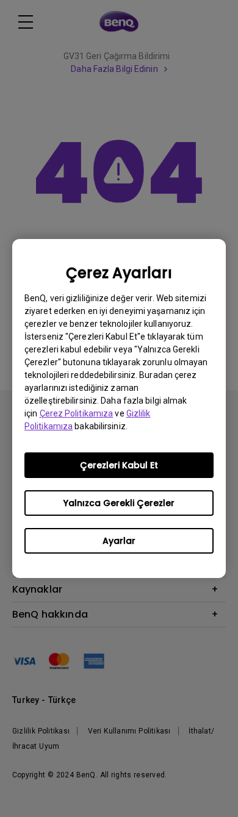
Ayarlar (119, 541)
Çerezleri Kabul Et (119, 465)
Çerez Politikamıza (77, 413)
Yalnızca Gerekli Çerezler (119, 503)
